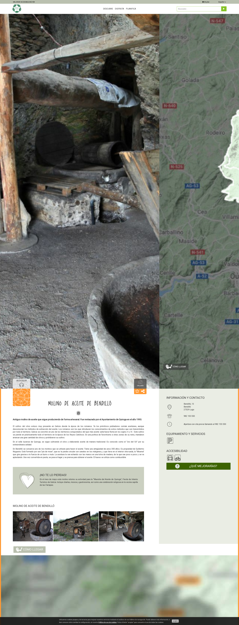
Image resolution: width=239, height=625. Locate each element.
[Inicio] (17, 9)
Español (221, 2)
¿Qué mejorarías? (203, 466)
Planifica (131, 9)
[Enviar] (224, 8)
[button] (137, 391)
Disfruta (119, 9)
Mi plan (206, 2)
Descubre (108, 9)
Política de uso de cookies (107, 622)
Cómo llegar (179, 366)
